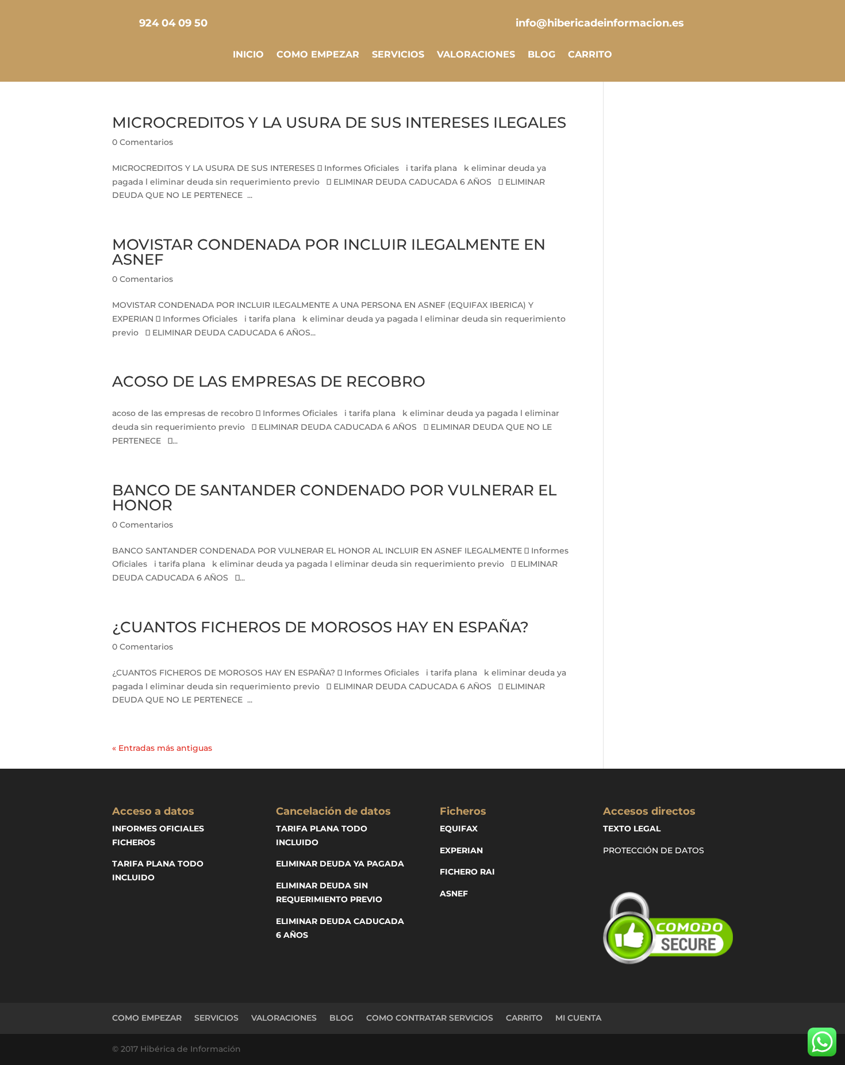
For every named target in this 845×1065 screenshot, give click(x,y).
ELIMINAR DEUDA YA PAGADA (340, 863)
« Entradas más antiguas (162, 748)
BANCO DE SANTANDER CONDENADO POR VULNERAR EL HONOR (334, 497)
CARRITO (590, 55)
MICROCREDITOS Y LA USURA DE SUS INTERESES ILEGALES (339, 122)
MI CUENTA (578, 1018)
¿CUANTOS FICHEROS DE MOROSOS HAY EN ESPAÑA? (320, 627)
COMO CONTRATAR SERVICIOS (429, 1018)
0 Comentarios (142, 142)
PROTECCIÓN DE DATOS (653, 850)
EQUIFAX (459, 828)
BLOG (541, 55)
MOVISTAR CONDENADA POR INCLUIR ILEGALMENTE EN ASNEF (329, 252)
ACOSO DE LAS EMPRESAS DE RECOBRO (268, 381)
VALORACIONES (476, 55)
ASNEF (454, 893)
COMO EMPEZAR (317, 55)
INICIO (248, 55)
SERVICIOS (398, 55)
